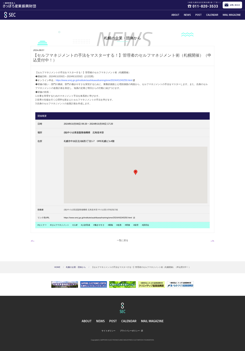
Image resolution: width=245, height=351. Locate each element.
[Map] (136, 175)
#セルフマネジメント (59, 225)
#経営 (136, 225)
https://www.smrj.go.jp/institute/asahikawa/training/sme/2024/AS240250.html (98, 218)
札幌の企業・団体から (76, 267)
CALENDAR (212, 15)
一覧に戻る (122, 240)
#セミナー (42, 225)
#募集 (110, 225)
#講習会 (145, 225)
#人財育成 (85, 225)
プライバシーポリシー (130, 331)
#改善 (119, 225)
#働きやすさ (98, 225)
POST (198, 15)
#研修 (127, 225)
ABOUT (175, 15)
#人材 (75, 225)
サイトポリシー (108, 331)
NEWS (187, 15)
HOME (57, 267)
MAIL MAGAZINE (232, 15)
